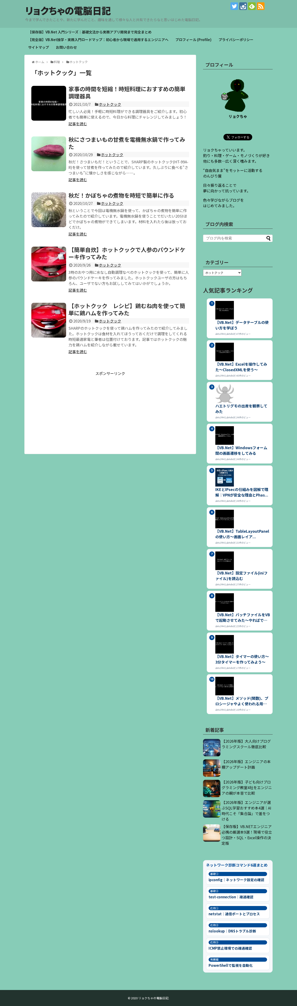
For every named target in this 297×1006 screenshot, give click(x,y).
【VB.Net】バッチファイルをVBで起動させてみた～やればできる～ (242, 617)
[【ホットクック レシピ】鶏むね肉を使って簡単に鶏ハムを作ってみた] (48, 320)
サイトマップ (38, 47)
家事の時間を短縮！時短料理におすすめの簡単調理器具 (126, 92)
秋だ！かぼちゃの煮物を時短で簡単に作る (121, 195)
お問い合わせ (66, 47)
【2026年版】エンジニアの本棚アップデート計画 (246, 764)
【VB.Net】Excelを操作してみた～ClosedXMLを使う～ (241, 366)
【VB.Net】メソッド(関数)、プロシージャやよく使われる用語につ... (241, 700)
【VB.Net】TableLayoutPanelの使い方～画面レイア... (242, 533)
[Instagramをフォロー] (243, 6)
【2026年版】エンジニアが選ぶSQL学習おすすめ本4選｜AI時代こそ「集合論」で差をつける (246, 811)
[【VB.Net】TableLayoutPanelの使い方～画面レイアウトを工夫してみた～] (242, 519)
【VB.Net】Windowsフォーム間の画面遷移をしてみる (241, 450)
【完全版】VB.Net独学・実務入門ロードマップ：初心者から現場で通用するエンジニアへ (98, 39)
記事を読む (77, 123)
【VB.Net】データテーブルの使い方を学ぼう (242, 325)
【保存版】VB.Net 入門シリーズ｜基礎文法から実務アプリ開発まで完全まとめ (90, 31)
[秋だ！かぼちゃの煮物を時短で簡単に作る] (48, 209)
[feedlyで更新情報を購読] (252, 6)
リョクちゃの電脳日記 (68, 10)
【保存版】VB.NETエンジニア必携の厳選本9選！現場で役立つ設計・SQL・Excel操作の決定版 (247, 835)
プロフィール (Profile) (193, 39)
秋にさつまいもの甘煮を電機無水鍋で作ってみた (126, 143)
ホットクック (110, 104)
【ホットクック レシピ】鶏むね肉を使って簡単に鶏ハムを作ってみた (126, 309)
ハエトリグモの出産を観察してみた (241, 408)
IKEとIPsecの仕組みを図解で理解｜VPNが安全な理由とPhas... (241, 492)
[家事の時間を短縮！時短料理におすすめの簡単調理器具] (48, 103)
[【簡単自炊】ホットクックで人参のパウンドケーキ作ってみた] (48, 264)
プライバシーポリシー (236, 39)
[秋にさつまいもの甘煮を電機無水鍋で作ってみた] (48, 153)
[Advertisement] (110, 408)
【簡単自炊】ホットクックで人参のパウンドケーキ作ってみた (126, 253)
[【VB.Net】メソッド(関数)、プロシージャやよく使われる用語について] (242, 686)
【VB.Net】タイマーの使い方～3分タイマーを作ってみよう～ (242, 659)
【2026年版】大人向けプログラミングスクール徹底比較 (246, 743)
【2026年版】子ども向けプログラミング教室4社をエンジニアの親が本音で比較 (247, 787)
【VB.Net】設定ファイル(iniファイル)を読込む (241, 575)
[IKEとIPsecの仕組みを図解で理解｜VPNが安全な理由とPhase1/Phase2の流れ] (242, 477)
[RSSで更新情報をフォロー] (261, 6)
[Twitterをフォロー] (234, 6)
